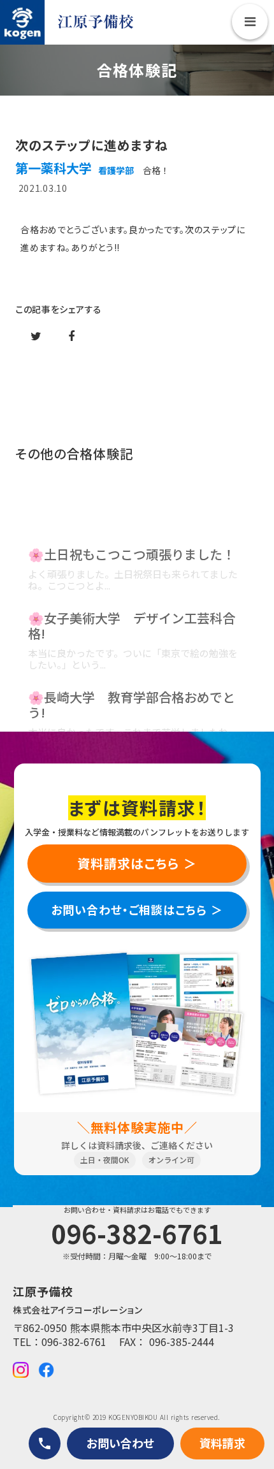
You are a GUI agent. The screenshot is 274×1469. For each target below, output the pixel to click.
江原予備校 (95, 22)
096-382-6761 (73, 1342)
